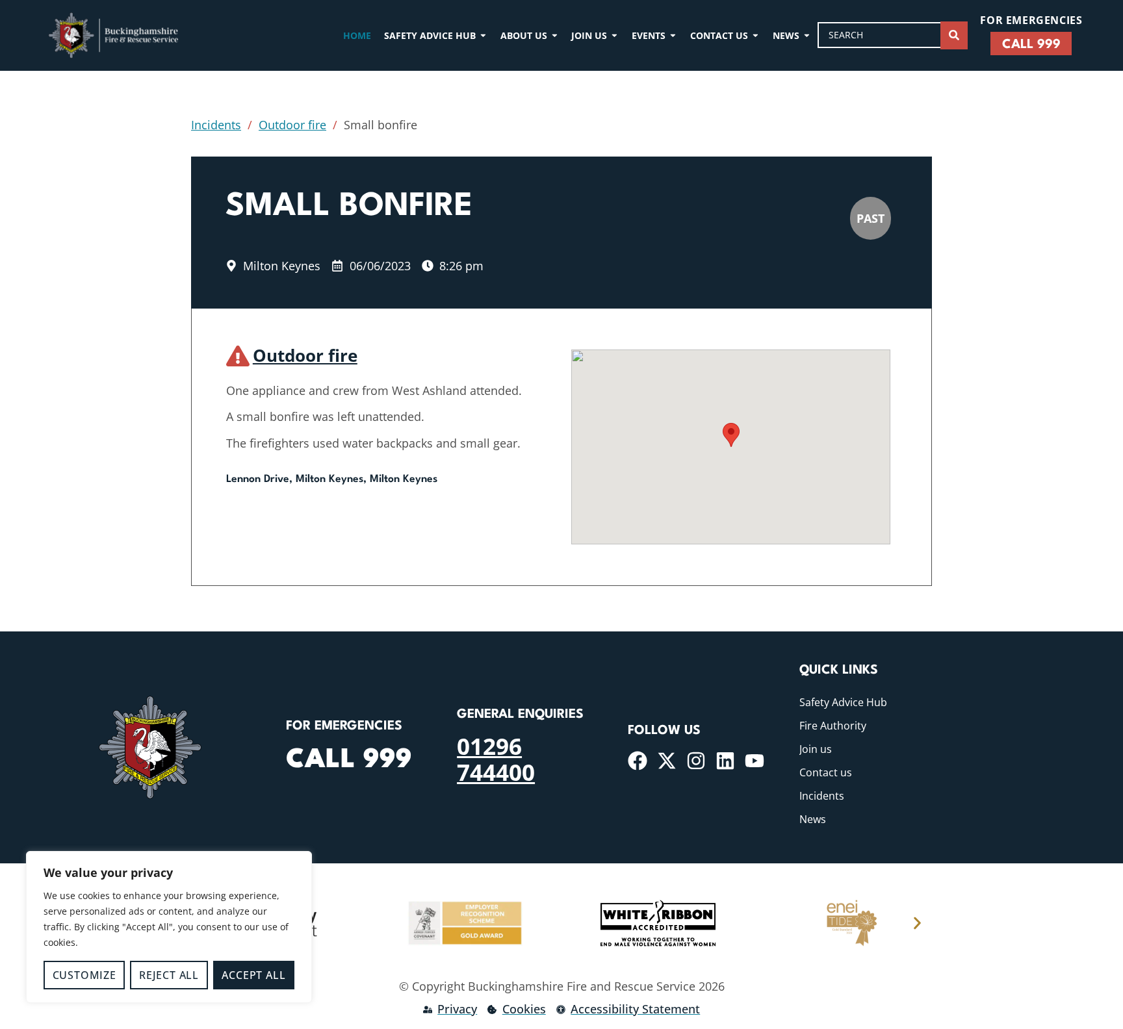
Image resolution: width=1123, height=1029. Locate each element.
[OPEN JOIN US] (614, 35)
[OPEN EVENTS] (673, 35)
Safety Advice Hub (843, 702)
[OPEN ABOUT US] (554, 35)
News (812, 819)
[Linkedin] (725, 760)
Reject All (169, 975)
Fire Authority (832, 725)
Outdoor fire (292, 125)
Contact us (825, 772)
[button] (731, 435)
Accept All (253, 975)
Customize (84, 975)
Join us (815, 749)
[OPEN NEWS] (807, 35)
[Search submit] (954, 35)
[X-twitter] (667, 760)
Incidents (216, 125)
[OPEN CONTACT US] (755, 35)
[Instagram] (696, 760)
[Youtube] (754, 760)
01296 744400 (496, 758)
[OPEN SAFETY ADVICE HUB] (483, 35)
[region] (169, 927)
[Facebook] (637, 760)
